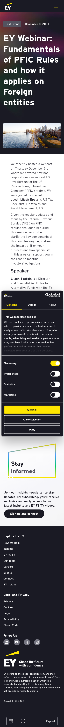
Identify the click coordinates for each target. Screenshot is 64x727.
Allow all (32, 409)
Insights (8, 548)
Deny (32, 429)
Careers (8, 566)
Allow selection (32, 419)
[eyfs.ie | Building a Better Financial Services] (8, 6)
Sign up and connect (24, 513)
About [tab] (52, 304)
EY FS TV (9, 554)
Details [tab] (32, 304)
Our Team (9, 560)
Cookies (8, 607)
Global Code (10, 625)
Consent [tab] (11, 304)
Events (7, 572)
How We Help (11, 542)
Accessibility (11, 619)
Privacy (8, 601)
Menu (56, 6)
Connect (8, 578)
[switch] (55, 373)
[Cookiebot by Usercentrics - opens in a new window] (45, 295)
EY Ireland (10, 584)
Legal (6, 613)
